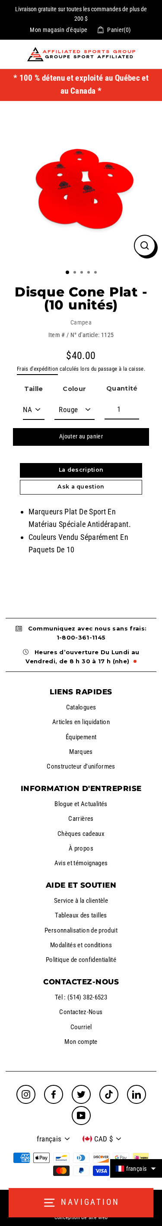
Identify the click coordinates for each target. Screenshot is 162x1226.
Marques (81, 752)
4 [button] (89, 273)
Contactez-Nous (80, 1012)
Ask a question (80, 486)
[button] (136, 1168)
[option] (81, 182)
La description (81, 469)
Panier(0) (118, 29)
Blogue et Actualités (80, 804)
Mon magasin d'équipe (58, 29)
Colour (74, 389)
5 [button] (96, 273)
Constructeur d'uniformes (81, 766)
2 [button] (75, 273)
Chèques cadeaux (81, 834)
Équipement (81, 737)
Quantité (122, 388)
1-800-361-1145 (81, 637)
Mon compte (81, 1042)
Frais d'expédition (37, 369)
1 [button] (68, 273)
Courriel (81, 1027)
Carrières (80, 819)
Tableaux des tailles (81, 915)
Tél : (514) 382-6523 (81, 997)
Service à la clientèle (81, 901)
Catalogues (81, 707)
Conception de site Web (81, 1217)
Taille (33, 389)
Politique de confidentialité (81, 960)
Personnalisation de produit (81, 930)
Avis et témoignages (81, 863)
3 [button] (82, 273)
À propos (81, 848)
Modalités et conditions (81, 945)
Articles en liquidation (81, 722)
